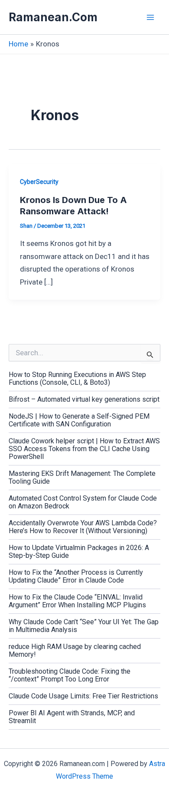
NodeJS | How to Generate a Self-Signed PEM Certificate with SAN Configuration (79, 420)
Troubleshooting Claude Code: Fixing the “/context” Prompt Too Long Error (69, 675)
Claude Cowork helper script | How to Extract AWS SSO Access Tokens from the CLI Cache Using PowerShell (84, 449)
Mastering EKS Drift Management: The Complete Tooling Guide (82, 477)
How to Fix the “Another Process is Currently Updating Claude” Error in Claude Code (76, 576)
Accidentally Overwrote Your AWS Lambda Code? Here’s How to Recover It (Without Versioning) (83, 527)
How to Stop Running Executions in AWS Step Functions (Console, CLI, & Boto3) (77, 378)
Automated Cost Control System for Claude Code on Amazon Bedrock (83, 502)
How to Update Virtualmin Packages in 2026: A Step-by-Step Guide (79, 552)
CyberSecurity (39, 181)
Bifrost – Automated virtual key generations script (84, 399)
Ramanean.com (53, 17)
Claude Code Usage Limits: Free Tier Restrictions (83, 696)
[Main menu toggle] (151, 17)
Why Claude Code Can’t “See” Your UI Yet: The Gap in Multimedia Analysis (84, 626)
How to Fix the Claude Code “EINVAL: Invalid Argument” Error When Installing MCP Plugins (77, 601)
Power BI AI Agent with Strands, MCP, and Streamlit (72, 717)
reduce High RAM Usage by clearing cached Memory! (75, 650)
